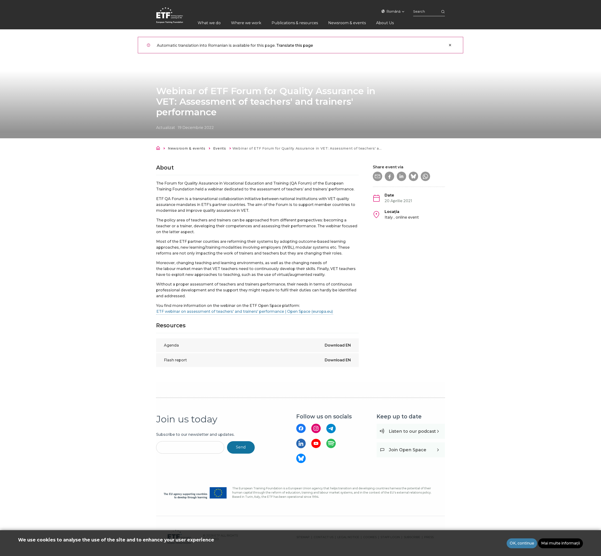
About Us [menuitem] (385, 23)
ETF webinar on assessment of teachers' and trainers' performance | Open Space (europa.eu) (244, 311)
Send (241, 447)
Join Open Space (407, 449)
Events (219, 148)
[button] (377, 176)
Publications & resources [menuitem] (295, 23)
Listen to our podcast (412, 431)
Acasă (159, 149)
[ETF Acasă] (174, 18)
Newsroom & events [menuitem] (347, 23)
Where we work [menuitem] (246, 23)
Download (338, 345)
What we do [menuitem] (209, 23)
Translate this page (294, 45)
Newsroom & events (186, 148)
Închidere (450, 45)
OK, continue (522, 543)
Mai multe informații (560, 543)
